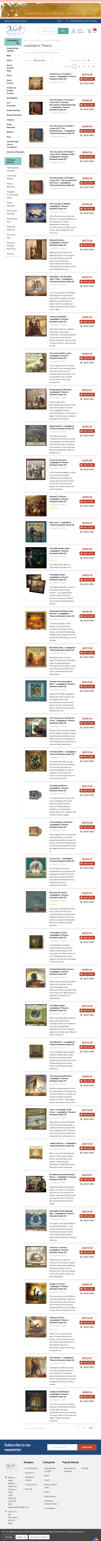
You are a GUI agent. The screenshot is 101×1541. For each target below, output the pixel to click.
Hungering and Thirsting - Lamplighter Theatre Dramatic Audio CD (61, 392)
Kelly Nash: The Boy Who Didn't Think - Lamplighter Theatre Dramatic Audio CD (62, 279)
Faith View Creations (11, 228)
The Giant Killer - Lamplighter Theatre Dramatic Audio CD (63, 752)
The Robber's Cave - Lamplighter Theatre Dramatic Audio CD (59, 935)
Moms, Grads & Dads (10, 68)
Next (91, 1428)
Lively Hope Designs (11, 177)
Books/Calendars (14, 115)
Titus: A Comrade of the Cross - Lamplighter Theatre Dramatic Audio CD (63, 1112)
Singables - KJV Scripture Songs (12, 194)
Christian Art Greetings (12, 212)
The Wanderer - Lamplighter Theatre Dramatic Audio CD (62, 1043)
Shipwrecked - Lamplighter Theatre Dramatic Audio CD (62, 427)
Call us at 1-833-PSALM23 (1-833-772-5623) (13, 1517)
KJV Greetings (11, 104)
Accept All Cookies (39, 1537)
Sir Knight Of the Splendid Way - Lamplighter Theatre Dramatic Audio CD (62, 1213)
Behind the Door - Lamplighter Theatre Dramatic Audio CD (59, 242)
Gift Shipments (31, 1468)
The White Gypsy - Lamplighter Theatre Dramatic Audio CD (59, 1008)
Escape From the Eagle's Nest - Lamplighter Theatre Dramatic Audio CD (62, 683)
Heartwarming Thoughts (12, 169)
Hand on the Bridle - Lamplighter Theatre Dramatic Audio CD (59, 319)
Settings (8, 1537)
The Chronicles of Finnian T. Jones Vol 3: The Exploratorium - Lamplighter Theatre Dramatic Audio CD (62, 129)
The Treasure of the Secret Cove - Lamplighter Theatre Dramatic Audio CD (62, 720)
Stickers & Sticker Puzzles (11, 90)
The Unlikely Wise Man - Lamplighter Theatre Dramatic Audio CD (60, 550)
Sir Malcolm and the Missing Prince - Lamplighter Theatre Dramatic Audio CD (63, 1176)
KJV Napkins (12, 98)
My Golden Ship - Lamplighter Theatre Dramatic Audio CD (63, 648)
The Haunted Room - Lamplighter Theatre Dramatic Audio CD (59, 788)
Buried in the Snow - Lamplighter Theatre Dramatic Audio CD (59, 895)
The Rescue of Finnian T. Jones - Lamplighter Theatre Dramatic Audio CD (63, 76)
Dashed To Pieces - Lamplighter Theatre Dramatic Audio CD (59, 498)
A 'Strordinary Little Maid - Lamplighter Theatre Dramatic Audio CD (61, 824)
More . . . (10, 137)
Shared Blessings (11, 185)
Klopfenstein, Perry (12, 220)
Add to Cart (88, 79)
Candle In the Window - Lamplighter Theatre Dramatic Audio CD (60, 1394)
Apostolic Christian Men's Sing (11, 245)
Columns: (68, 66)
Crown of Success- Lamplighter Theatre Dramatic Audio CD (59, 462)
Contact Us (29, 1472)
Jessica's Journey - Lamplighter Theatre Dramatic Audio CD (59, 1249)
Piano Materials (11, 125)
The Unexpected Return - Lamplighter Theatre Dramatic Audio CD (61, 1078)
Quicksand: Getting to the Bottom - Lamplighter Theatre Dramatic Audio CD (62, 613)
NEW (9, 56)
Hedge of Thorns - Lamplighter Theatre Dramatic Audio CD (59, 1286)
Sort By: (28, 60)
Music (9, 75)
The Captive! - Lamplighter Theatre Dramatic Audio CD (62, 1358)
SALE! (9, 60)
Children (10, 120)
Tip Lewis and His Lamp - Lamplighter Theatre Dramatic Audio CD (61, 355)
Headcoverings (13, 110)
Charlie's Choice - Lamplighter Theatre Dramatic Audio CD (59, 1320)
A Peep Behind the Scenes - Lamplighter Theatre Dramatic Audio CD (62, 971)
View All (10, 253)
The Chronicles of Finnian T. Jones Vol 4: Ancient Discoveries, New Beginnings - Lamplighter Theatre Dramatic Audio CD (63, 105)
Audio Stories (10, 81)
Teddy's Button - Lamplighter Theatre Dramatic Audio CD (63, 1144)
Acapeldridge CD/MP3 (12, 49)
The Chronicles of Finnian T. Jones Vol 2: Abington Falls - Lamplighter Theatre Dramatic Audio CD (63, 155)
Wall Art (10, 132)
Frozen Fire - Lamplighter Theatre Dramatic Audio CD (62, 859)
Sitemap (28, 1489)
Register (80, 32)
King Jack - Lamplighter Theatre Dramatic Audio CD (62, 523)
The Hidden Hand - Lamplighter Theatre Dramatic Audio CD (59, 577)
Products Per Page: (78, 60)
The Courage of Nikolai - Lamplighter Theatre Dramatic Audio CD (61, 206)
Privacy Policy (31, 1484)
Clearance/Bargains (14, 152)
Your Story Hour (11, 236)
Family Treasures (11, 204)
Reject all (21, 1537)
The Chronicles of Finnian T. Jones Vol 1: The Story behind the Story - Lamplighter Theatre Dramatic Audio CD (63, 181)
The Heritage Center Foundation (12, 144)
